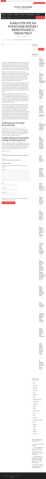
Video (34, 427)
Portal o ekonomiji (23, 7)
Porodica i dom (36, 410)
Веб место (4, 192)
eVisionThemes (11, 476)
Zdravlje (34, 431)
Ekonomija (10, 14)
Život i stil (22, 14)
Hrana (34, 397)
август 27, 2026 (41, 70)
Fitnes (34, 392)
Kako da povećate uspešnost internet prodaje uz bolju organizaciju (41, 332)
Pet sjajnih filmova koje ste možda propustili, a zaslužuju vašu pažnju (41, 172)
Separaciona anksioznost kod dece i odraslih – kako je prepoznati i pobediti (41, 317)
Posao (34, 413)
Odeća (34, 408)
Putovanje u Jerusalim (37, 420)
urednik (27, 36)
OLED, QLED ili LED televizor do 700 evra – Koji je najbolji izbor (38, 466)
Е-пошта (4, 187)
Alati (34, 383)
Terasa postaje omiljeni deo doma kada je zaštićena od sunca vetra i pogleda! (41, 348)
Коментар (4, 169)
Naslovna (4, 14)
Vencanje (35, 424)
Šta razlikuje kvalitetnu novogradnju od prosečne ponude (41, 365)
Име (3, 183)
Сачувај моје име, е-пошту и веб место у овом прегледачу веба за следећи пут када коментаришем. (15, 199)
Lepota (34, 406)
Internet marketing (30, 14)
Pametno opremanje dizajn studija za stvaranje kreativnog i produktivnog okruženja (42, 111)
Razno (34, 422)
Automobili (16, 14)
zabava (34, 429)
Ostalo (9, 17)
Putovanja (38, 14)
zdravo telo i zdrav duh (21, 148)
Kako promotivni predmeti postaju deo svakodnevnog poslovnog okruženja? (42, 62)
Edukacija (3, 17)
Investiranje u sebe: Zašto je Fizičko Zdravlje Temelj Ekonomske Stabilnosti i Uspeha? (41, 248)
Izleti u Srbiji (35, 401)
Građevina (35, 394)
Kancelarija (35, 404)
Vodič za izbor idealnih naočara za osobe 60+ (41, 158)
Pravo (34, 415)
